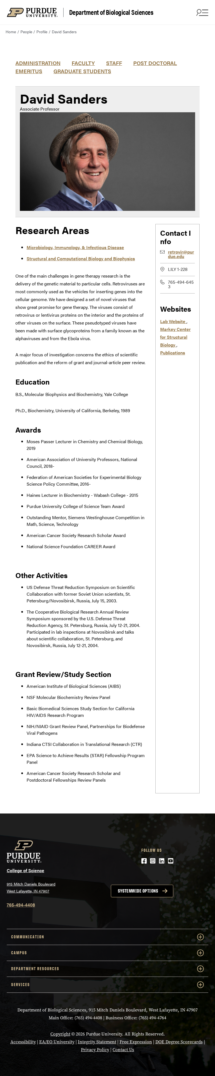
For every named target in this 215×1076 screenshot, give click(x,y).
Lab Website (173, 321)
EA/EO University (56, 1042)
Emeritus (28, 71)
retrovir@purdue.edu (181, 254)
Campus (19, 952)
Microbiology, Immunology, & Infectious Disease (75, 247)
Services (20, 984)
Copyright (60, 1034)
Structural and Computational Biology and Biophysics (81, 258)
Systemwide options (138, 891)
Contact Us (123, 1050)
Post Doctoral (155, 63)
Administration (37, 63)
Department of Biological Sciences (111, 12)
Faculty (83, 63)
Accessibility (23, 1042)
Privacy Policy (95, 1050)
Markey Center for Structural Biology (175, 337)
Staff (114, 63)
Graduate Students (82, 71)
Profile (41, 31)
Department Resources (35, 968)
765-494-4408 (21, 904)
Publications (172, 352)
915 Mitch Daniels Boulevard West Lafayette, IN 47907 (31, 887)
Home (11, 31)
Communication (27, 936)
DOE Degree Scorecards (179, 1042)
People (26, 31)
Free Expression (136, 1042)
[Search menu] (201, 12)
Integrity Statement (97, 1042)
